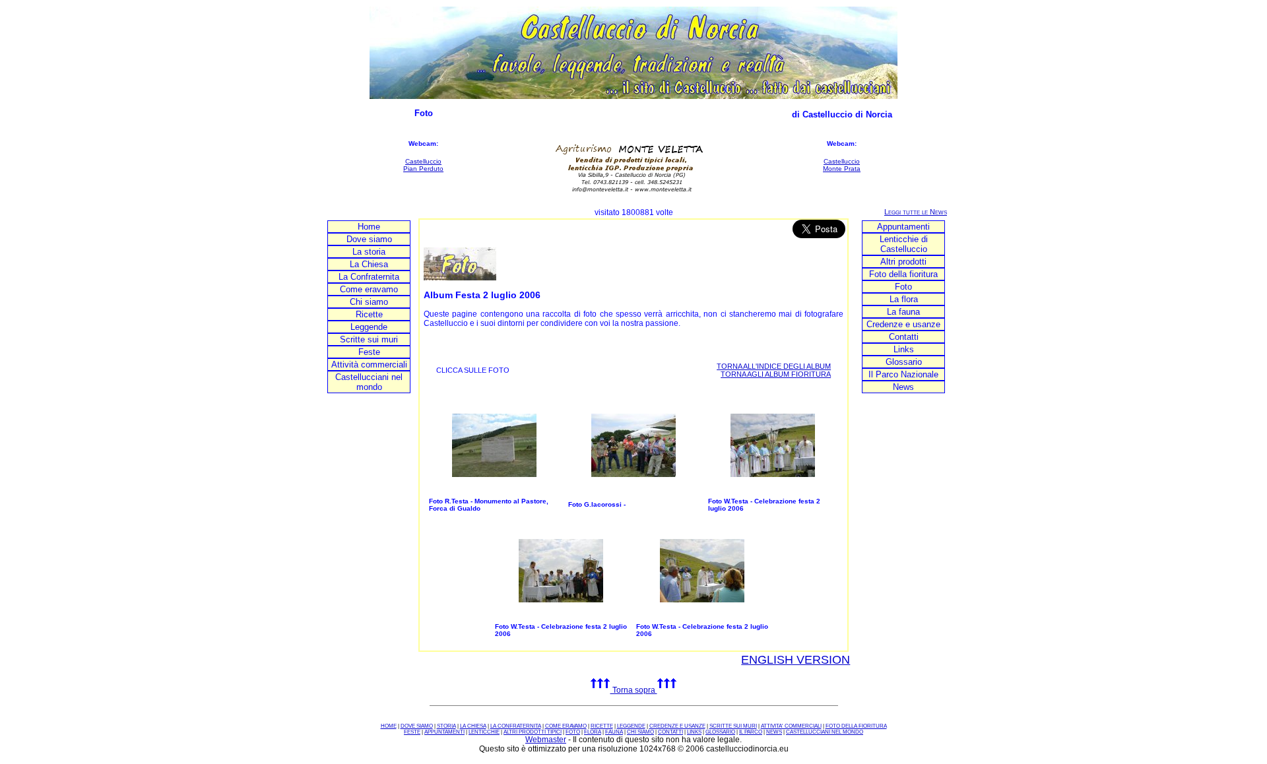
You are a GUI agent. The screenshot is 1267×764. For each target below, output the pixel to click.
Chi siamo (369, 302)
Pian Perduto (423, 168)
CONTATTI (670, 732)
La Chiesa (369, 264)
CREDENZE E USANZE (677, 726)
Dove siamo (369, 239)
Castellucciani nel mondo (369, 382)
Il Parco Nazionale (903, 374)
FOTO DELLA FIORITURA (856, 726)
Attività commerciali (369, 364)
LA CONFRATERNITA (515, 726)
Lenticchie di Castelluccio (904, 244)
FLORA (592, 732)
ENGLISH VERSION (795, 659)
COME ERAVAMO (566, 726)
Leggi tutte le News (915, 212)
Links (903, 349)
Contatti (904, 337)
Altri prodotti (903, 262)
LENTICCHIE (484, 732)
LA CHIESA (473, 726)
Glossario (904, 362)
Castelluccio (423, 161)
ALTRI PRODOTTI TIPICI (533, 732)
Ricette (369, 314)
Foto (903, 287)
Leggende (368, 327)
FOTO (573, 732)
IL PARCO (750, 732)
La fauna (903, 312)
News (903, 387)
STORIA (446, 726)
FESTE (412, 732)
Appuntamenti (903, 227)
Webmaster (545, 739)
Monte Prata (842, 168)
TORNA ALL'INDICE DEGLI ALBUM (774, 366)
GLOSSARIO (720, 732)
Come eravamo (369, 289)
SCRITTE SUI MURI (733, 726)
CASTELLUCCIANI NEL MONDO (824, 732)
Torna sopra (633, 690)
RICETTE (602, 726)
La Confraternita (369, 277)
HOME (389, 726)
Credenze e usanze (903, 324)
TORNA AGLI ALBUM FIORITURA (776, 374)
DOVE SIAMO (417, 726)
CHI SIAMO (640, 732)
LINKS (694, 732)
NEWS (774, 732)
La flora (904, 299)
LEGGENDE (631, 726)
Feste (369, 352)
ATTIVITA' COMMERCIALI (791, 726)
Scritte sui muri (369, 339)
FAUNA (614, 732)
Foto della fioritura (903, 274)
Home (369, 227)
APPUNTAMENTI (444, 732)
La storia (368, 252)
